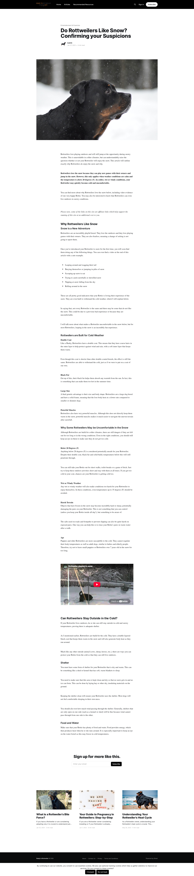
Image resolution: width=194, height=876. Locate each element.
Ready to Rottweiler (42, 858)
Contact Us (91, 858)
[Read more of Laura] (63, 44)
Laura (69, 43)
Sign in (141, 4)
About (84, 858)
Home (58, 4)
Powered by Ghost (152, 858)
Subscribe (152, 4)
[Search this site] (135, 4)
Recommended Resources (83, 4)
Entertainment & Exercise (70, 25)
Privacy (100, 858)
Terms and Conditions (111, 858)
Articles (67, 4)
